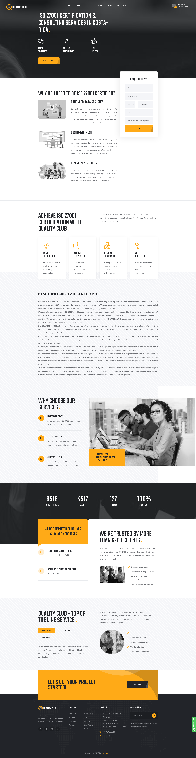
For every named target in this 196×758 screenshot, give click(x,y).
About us (72, 714)
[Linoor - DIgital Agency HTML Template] (17, 7)
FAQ (118, 5)
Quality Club (106, 753)
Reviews (109, 5)
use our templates (79, 254)
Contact (126, 5)
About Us (78, 5)
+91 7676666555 (109, 732)
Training (87, 718)
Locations (99, 5)
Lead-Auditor (89, 721)
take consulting (49, 254)
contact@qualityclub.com (112, 736)
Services (88, 5)
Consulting (88, 714)
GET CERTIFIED (140, 254)
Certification (89, 725)
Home (69, 5)
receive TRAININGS (109, 254)
